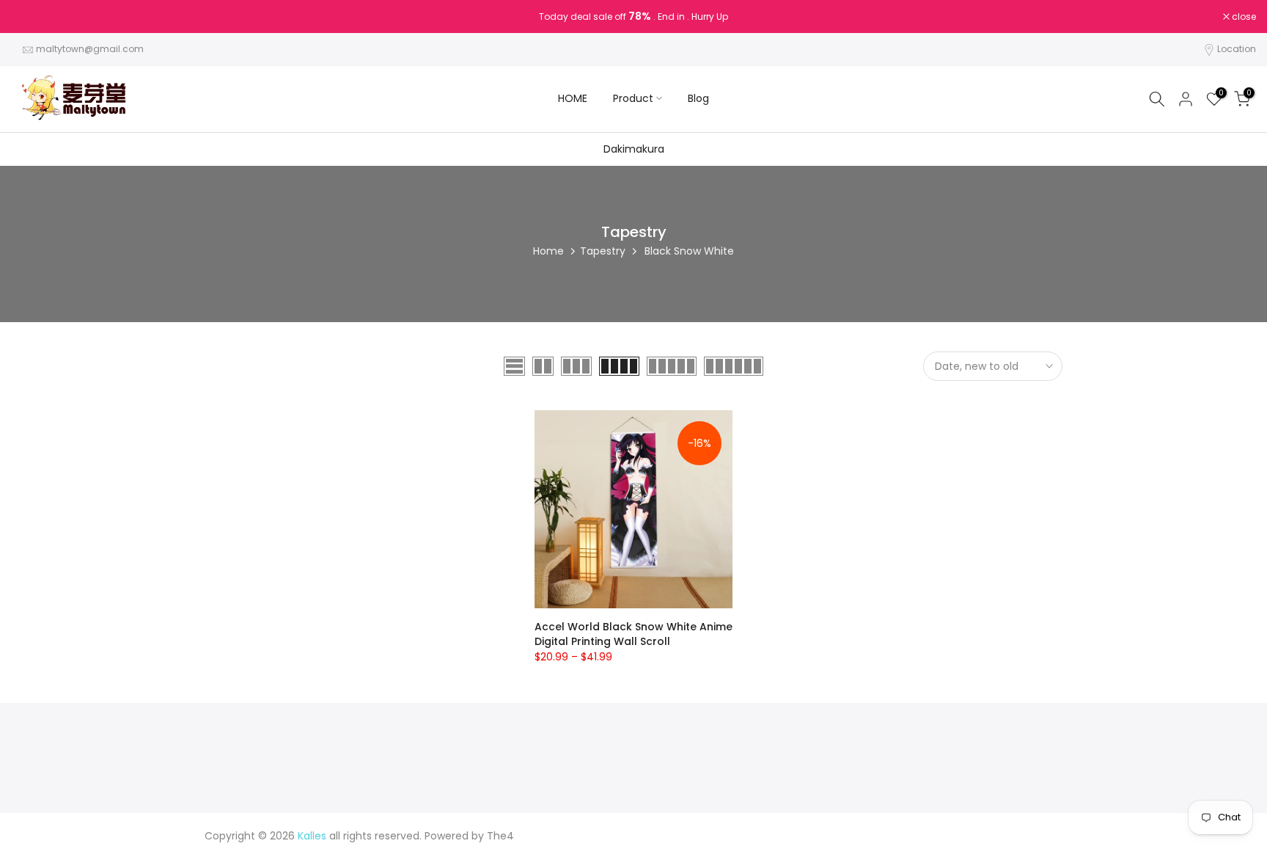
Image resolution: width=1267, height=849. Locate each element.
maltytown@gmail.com (90, 49)
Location (1236, 49)
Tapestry (602, 251)
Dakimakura (633, 149)
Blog (698, 98)
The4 (500, 836)
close (31, 16)
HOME (572, 98)
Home (548, 251)
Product (633, 98)
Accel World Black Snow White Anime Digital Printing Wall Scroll (633, 634)
